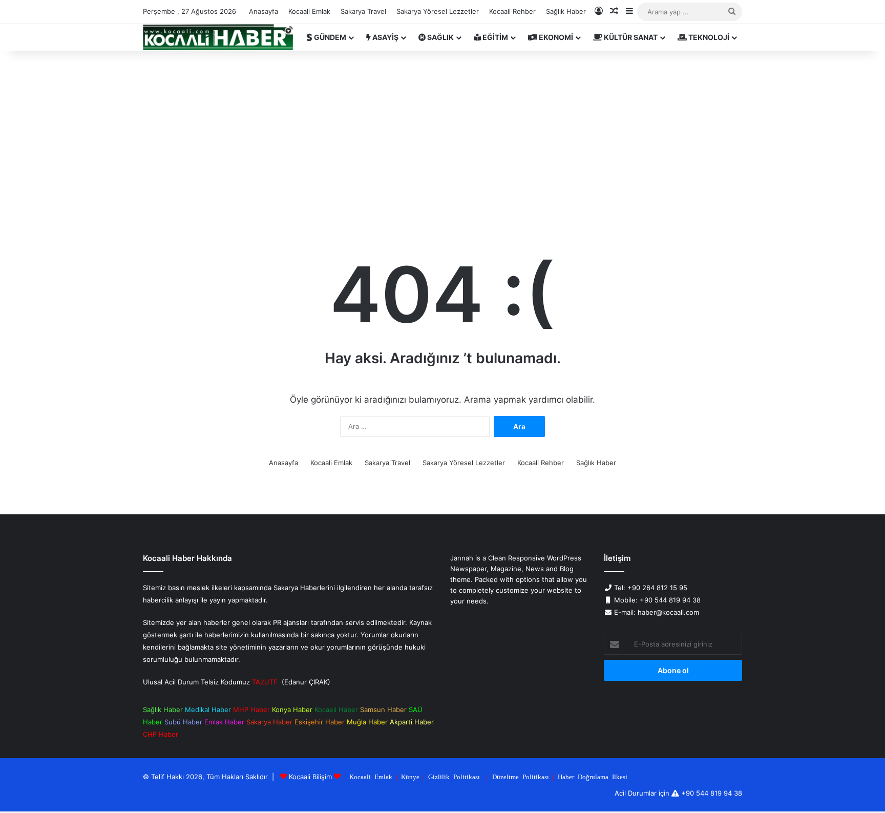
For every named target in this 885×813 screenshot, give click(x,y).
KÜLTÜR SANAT (630, 37)
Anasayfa (263, 11)
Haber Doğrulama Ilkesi (592, 776)
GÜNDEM (329, 37)
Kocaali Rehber (512, 11)
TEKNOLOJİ (708, 37)
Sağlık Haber (566, 11)
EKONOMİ (555, 37)
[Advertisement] (442, 138)
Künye (410, 776)
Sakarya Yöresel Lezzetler (437, 11)
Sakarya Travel (363, 11)
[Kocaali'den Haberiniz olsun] (218, 37)
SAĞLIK (440, 37)
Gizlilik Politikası (454, 776)
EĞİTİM (494, 37)
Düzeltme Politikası (520, 776)
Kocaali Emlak (309, 11)
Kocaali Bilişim (310, 777)
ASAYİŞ (384, 37)
